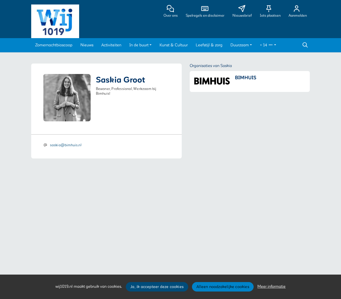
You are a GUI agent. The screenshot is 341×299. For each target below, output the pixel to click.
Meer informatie (271, 286)
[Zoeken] (305, 45)
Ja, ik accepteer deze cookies (156, 286)
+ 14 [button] (264, 45)
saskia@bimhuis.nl (65, 145)
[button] (53, 45)
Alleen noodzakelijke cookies (222, 286)
